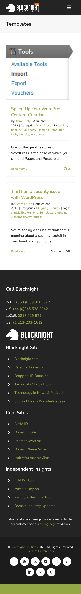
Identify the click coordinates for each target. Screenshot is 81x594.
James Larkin (23, 204)
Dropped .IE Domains (31, 375)
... (61, 158)
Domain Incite (25, 432)
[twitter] (35, 561)
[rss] (24, 561)
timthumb (61, 213)
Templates (57, 130)
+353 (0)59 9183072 (32, 302)
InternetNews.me (28, 440)
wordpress (37, 134)
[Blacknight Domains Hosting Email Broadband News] (22, 5)
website (24, 134)
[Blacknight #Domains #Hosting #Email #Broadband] (29, 331)
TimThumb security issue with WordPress (35, 194)
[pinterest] (67, 561)
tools (14, 134)
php (35, 213)
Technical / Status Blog (32, 384)
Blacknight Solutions (24, 547)
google (15, 130)
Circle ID (21, 423)
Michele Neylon (26, 489)
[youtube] (45, 561)
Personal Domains (28, 367)
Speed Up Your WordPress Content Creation (41, 72)
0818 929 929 (29, 315)
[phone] (51, 572)
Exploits (26, 213)
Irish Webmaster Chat (31, 457)
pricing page (48, 524)
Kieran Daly (22, 121)
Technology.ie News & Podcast (38, 392)
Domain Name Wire (30, 449)
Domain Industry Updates (34, 505)
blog (64, 125)
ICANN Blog (24, 480)
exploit (15, 213)
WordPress (43, 125)
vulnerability (19, 217)
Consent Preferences (40, 551)
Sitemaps (43, 130)
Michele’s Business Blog (33, 497)
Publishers (28, 130)
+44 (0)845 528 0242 (30, 309)
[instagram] (56, 561)
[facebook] (14, 561)
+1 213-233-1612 (27, 322)
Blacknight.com (26, 359)
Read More (18, 169)
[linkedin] (30, 572)
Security (55, 208)
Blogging (42, 208)
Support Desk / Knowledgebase (39, 401)
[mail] (40, 572)
